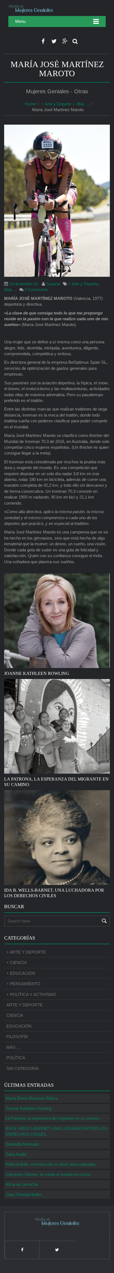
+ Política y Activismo (31, 994)
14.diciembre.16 (23, 283)
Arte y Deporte (24, 1005)
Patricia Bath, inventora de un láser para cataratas (50, 1164)
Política (15, 1057)
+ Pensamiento (23, 983)
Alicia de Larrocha (22, 1184)
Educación (19, 1026)
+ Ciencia (16, 962)
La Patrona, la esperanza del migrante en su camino (52, 1118)
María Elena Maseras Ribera (32, 1098)
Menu (20, 21)
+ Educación (20, 973)
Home (30, 104)
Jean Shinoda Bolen (24, 1194)
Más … (13, 1047)
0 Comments (36, 289)
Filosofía (17, 1036)
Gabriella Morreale (22, 1144)
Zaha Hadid (16, 1154)
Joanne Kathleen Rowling (28, 1108)
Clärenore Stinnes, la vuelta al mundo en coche (48, 1174)
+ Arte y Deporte (56, 104)
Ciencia (14, 1015)
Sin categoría (22, 1068)
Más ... (83, 104)
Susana (53, 283)
